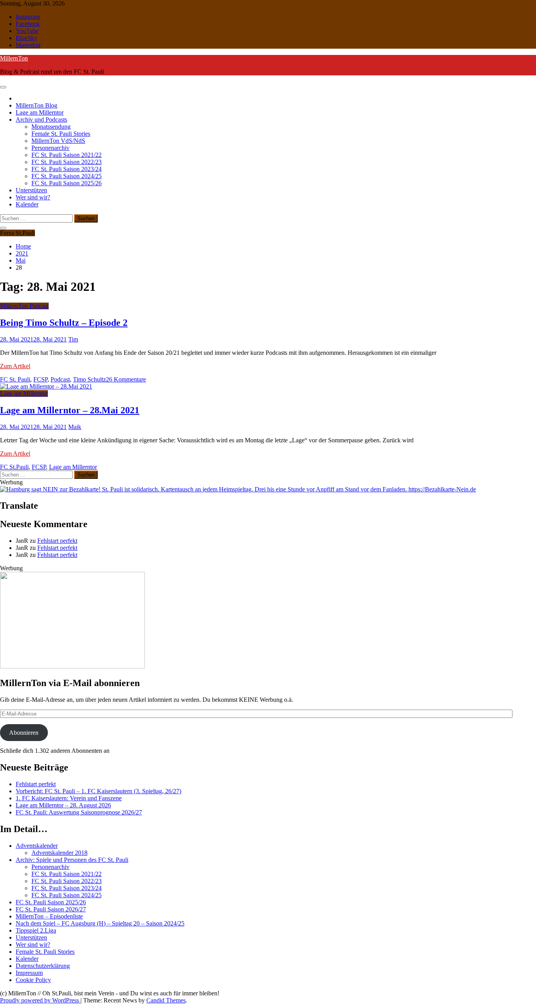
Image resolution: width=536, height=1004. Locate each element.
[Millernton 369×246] (72, 666)
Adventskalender (37, 845)
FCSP (40, 379)
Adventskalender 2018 (59, 852)
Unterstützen (31, 190)
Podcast (60, 379)
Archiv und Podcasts (41, 119)
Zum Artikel (15, 366)
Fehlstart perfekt (57, 540)
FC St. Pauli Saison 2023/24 (66, 169)
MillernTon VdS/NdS (58, 140)
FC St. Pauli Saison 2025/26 (66, 183)
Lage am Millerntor (40, 112)
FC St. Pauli (15, 379)
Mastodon (28, 45)
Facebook (28, 23)
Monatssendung (51, 126)
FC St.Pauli (14, 467)
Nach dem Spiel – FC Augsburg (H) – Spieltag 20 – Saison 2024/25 (100, 923)
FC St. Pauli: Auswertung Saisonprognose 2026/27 (79, 812)
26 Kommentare (126, 379)
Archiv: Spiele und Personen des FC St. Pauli (72, 859)
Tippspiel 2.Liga (36, 930)
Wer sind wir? (33, 197)
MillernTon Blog (36, 105)
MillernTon (14, 58)
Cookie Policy (33, 980)
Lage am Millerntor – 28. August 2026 (63, 805)
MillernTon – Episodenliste (49, 916)
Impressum (29, 972)
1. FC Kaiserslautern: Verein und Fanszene (69, 798)
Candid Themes (166, 1000)
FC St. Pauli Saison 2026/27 (51, 909)
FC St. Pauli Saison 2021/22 (66, 155)
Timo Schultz (89, 379)
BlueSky (26, 38)
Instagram (28, 16)
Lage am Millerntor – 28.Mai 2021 (69, 410)
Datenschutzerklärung (43, 965)
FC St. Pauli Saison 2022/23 (66, 162)
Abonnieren (23, 732)
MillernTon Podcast (24, 306)
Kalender (27, 204)
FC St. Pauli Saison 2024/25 (66, 176)
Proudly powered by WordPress (40, 1000)
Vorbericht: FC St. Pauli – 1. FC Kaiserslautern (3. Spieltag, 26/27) (98, 791)
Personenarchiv (50, 147)
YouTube (27, 30)
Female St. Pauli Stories (60, 133)
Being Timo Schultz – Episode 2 (64, 323)
